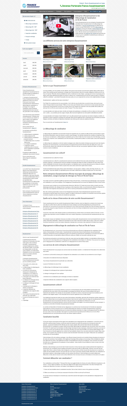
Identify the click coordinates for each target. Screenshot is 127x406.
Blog (51, 397)
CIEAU (80, 392)
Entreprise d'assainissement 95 (29, 399)
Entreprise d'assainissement (28, 386)
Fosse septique (77, 11)
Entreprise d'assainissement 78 (29, 391)
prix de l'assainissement (89, 25)
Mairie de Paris (82, 388)
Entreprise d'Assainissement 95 (30, 228)
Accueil (24, 11)
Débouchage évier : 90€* (31, 30)
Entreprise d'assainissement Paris (30, 388)
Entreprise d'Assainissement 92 (30, 221)
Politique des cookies (55, 395)
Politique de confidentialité (56, 394)
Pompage (58, 11)
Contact (52, 389)
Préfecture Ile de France (85, 389)
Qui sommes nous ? (55, 388)
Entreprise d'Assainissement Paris (31, 211)
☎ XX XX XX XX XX (30, 20)
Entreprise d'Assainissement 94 (30, 225)
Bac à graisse (67, 11)
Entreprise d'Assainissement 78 (30, 216)
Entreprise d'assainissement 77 (29, 389)
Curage (27, 39)
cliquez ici (34, 128)
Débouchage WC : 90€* (31, 27)
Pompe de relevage (30, 36)
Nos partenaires (83, 386)
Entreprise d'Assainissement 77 (30, 213)
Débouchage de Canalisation (46, 11)
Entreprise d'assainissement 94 (29, 397)
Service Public (82, 391)
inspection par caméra (91, 33)
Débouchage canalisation (31, 23)
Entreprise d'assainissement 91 (29, 392)
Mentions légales (54, 392)
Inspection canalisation (31, 33)
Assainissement (32, 11)
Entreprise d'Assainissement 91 (30, 218)
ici (26, 159)
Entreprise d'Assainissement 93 (30, 223)
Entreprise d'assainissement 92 (29, 394)
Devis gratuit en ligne (30, 43)
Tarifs (85, 11)
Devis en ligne (53, 391)
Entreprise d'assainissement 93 (29, 395)
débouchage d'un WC (98, 28)
